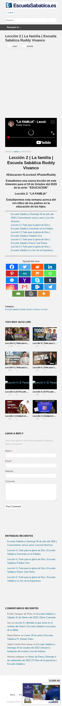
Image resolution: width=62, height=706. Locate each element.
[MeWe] (25, 273)
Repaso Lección (41, 309)
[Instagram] (12, 287)
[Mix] (37, 273)
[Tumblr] (50, 280)
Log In (11, 12)
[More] (44, 294)
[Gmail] (25, 287)
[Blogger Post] (31, 294)
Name (8, 451)
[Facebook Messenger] (12, 280)
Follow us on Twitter (19, 688)
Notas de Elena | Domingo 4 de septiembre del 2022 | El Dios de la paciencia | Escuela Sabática (31, 660)
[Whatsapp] (50, 273)
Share (30, 46)
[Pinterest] (12, 273)
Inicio (12, 695)
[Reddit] (37, 267)
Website (9, 471)
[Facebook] (12, 267)
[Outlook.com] (37, 287)
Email (8, 461)
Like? (15, 46)
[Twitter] (25, 267)
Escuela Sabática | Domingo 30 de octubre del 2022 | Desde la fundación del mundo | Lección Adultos (31, 648)
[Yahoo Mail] (25, 280)
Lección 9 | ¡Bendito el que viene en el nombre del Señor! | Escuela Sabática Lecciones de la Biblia (31, 626)
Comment (10, 481)
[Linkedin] (50, 267)
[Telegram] (50, 287)
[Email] (18, 294)
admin (16, 152)
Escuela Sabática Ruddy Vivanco (19, 309)
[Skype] (37, 280)
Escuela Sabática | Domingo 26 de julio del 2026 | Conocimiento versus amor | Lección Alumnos (32, 218)
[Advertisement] (31, 85)
